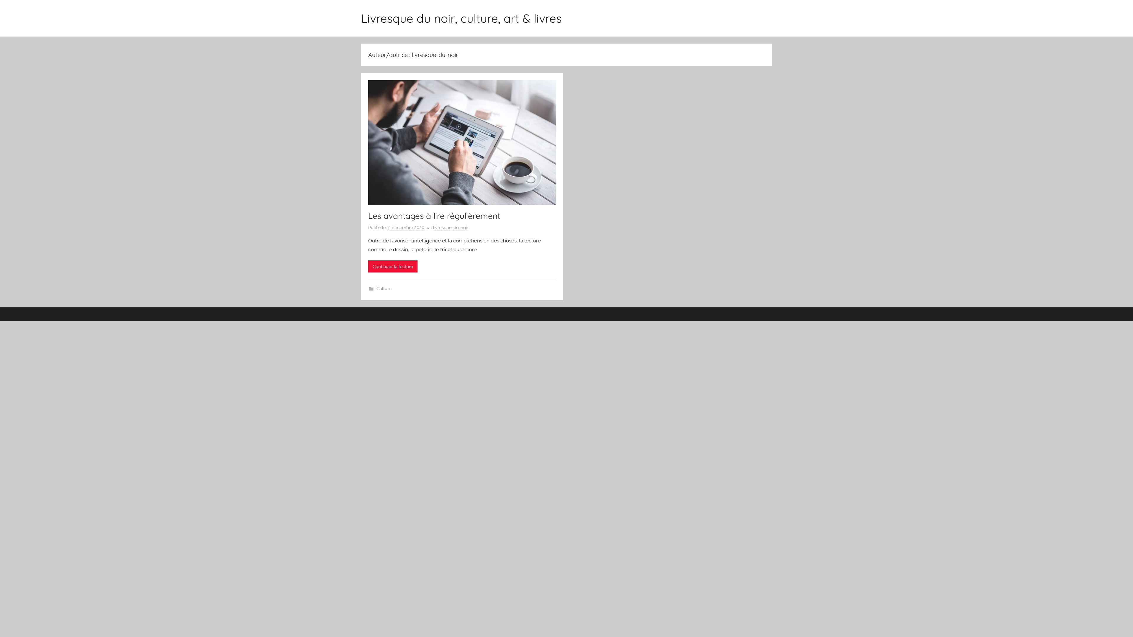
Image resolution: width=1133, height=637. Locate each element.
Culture (384, 288)
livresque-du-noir (450, 227)
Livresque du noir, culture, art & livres (461, 18)
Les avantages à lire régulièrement (434, 216)
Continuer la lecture (393, 266)
